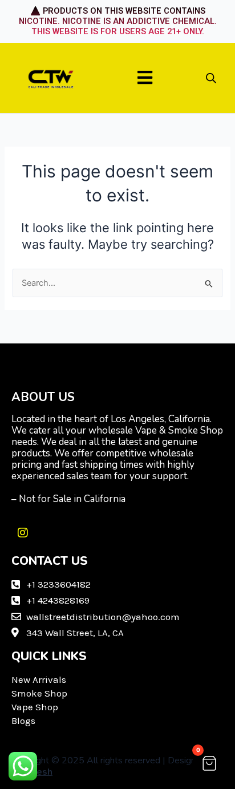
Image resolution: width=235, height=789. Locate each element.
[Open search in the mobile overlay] (211, 78)
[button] (145, 77)
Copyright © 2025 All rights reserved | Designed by (114, 766)
